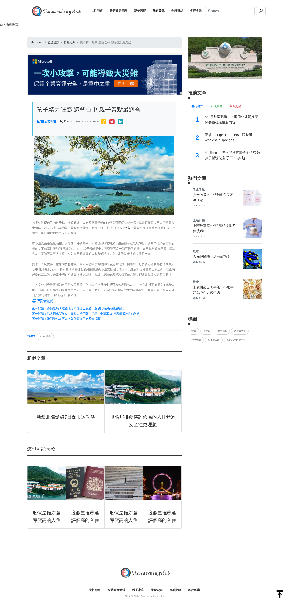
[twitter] (112, 122)
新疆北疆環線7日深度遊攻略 (66, 417)
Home (38, 42)
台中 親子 (127, 228)
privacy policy (157, 596)
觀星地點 (196, 340)
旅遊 (193, 331)
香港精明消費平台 (236, 340)
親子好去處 (214, 340)
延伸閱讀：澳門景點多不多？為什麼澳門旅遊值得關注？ (69, 318)
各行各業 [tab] (197, 106)
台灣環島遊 (240, 331)
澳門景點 (222, 331)
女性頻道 (98, 10)
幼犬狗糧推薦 (9, 24)
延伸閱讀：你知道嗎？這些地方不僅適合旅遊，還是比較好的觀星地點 (78, 308)
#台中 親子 (45, 336)
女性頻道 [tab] (216, 106)
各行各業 (197, 10)
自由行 (206, 331)
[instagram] (120, 122)
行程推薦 (70, 42)
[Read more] (225, 58)
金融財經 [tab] (235, 106)
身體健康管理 (120, 10)
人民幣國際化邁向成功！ (211, 256)
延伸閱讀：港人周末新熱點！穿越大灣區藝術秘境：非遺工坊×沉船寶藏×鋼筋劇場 (85, 313)
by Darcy (66, 121)
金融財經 (179, 10)
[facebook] (103, 122)
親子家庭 (141, 10)
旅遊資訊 (160, 10)
